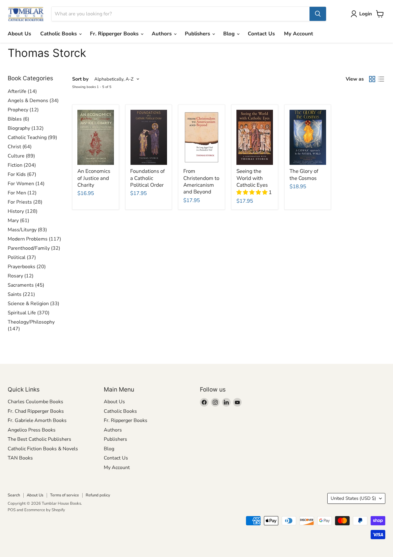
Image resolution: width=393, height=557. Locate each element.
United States (353, 498)
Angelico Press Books (32, 430)
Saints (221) (21, 294)
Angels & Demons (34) (33, 100)
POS (12, 510)
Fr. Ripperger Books (115, 33)
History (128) (22, 211)
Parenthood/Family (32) (34, 248)
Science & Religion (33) (33, 303)
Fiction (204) (22, 165)
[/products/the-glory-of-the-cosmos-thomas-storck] (308, 137)
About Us (19, 33)
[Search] (317, 14)
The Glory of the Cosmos (304, 174)
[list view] (381, 79)
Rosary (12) (20, 276)
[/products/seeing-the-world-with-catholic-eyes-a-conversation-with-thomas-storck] (254, 137)
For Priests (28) (25, 202)
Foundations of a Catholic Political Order (147, 178)
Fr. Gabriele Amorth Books (37, 420)
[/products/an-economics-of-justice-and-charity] (95, 137)
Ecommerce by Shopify (44, 510)
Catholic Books (59, 33)
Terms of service (64, 495)
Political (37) (22, 257)
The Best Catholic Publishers (39, 439)
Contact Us (261, 33)
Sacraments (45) (26, 285)
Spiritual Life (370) (28, 312)
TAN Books (20, 458)
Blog (229, 33)
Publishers (198, 33)
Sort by (80, 79)
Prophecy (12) (23, 109)
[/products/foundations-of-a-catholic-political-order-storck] (148, 137)
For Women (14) (26, 183)
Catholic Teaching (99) (32, 137)
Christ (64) (20, 146)
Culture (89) (21, 156)
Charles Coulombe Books (35, 401)
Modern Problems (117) (34, 239)
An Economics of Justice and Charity (93, 178)
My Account (298, 33)
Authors (162, 33)
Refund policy (98, 495)
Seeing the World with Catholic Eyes (252, 178)
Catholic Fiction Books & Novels (43, 448)
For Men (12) (22, 192)
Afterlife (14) (22, 91)
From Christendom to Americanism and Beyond (201, 181)
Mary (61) (18, 220)
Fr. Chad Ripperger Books (36, 411)
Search (14, 495)
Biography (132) (26, 128)
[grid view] (372, 79)
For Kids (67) (22, 174)
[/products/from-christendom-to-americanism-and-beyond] (201, 137)
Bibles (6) (18, 119)
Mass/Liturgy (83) (27, 229)
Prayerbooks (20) (27, 266)
